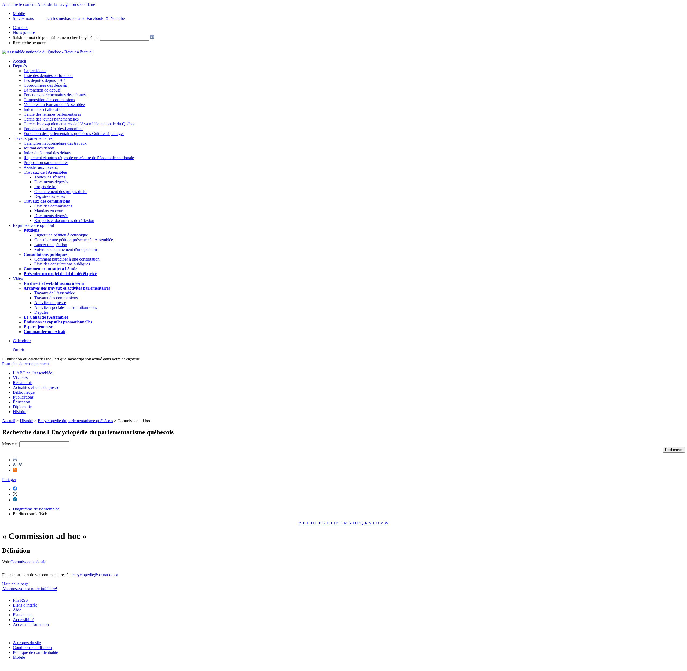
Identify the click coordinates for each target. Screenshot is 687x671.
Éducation (21, 402)
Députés (20, 66)
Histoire (19, 411)
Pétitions (31, 230)
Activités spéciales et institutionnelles (65, 307)
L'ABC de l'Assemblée (32, 373)
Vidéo (18, 278)
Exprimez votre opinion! (33, 225)
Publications (23, 397)
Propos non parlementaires (46, 162)
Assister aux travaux (41, 167)
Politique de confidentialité (35, 652)
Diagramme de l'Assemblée (36, 509)
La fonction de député (42, 90)
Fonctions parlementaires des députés (55, 95)
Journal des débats (39, 148)
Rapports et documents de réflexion (64, 220)
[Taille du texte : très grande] (20, 465)
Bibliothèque (24, 392)
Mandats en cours (49, 211)
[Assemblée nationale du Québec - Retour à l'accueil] (48, 52)
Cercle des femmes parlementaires (52, 114)
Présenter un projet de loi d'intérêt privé (60, 273)
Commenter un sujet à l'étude (50, 269)
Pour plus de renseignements (26, 364)
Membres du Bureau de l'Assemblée (54, 104)
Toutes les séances (49, 177)
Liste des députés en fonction (48, 75)
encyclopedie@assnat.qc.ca (95, 574)
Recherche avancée (29, 43)
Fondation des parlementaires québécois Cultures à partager (74, 133)
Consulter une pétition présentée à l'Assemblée (73, 240)
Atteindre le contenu (19, 4)
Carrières (20, 27)
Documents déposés (51, 182)
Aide (17, 610)
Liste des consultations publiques (62, 264)
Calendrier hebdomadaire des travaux (55, 143)
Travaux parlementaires (32, 138)
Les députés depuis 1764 (44, 80)
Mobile (19, 657)
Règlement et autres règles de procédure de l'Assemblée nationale (79, 157)
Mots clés (10, 444)
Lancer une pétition (50, 244)
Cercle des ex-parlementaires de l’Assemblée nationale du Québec (79, 124)
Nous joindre (24, 32)
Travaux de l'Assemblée (45, 172)
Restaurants (22, 382)
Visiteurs (20, 377)
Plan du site (22, 614)
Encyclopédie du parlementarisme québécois (75, 420)
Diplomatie (22, 406)
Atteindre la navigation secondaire (66, 4)
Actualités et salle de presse (36, 387)
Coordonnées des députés (45, 85)
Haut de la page (15, 584)
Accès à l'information (31, 624)
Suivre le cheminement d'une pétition (65, 249)
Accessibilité (23, 619)
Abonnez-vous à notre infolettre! (29, 588)
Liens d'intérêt (25, 605)
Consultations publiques (45, 254)
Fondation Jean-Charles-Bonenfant (53, 128)
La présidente (35, 70)
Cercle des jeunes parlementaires (51, 119)
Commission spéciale (28, 562)
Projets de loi (45, 186)
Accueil (19, 61)
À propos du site (27, 642)
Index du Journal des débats (47, 153)
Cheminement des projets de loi (60, 191)
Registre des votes (49, 196)
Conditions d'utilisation (32, 647)
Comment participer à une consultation (67, 259)
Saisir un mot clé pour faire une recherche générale (55, 37)
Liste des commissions (53, 206)
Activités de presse (50, 302)
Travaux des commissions (47, 201)
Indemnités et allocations (44, 109)
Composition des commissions (49, 99)
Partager (9, 479)
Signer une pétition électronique (61, 235)
